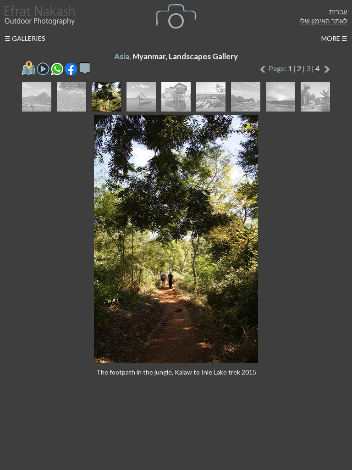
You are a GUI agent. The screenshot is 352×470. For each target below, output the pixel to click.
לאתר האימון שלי (323, 21)
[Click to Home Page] (39, 15)
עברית (338, 11)
